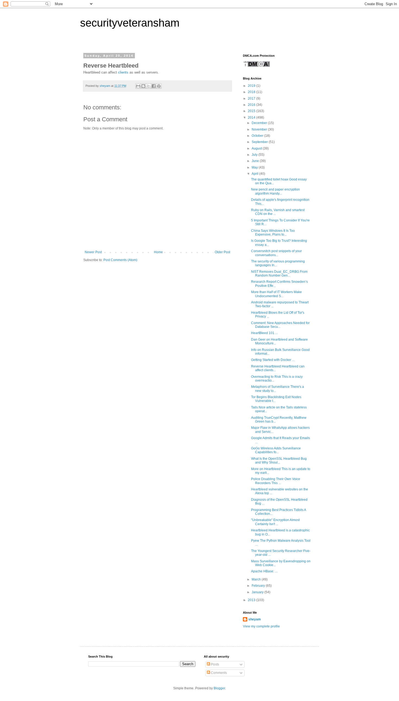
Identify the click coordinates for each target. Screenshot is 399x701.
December (260, 123)
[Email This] (138, 86)
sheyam (254, 619)
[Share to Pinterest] (159, 86)
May (255, 167)
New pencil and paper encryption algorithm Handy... (275, 191)
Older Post (222, 252)
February (259, 586)
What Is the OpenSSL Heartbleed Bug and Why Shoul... (279, 460)
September (260, 142)
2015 (252, 111)
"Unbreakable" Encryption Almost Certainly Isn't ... (275, 522)
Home (158, 252)
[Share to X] (148, 86)
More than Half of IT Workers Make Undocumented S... (276, 294)
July (255, 155)
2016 (252, 105)
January (258, 592)
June (256, 161)
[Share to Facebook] (153, 86)
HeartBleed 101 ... (264, 333)
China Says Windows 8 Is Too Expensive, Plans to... (273, 232)
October (258, 136)
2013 (252, 600)
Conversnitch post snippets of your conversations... (276, 253)
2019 (252, 86)
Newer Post (93, 252)
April (255, 174)
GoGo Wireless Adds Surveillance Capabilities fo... (276, 450)
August (257, 148)
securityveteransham (129, 23)
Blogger (219, 688)
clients (123, 72)
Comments (218, 673)
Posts (214, 664)
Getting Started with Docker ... (272, 360)
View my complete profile (261, 626)
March (257, 579)
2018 (252, 92)
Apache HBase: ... (264, 571)
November (260, 129)
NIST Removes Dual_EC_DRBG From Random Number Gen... (279, 273)
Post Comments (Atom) (120, 260)
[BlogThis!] (143, 86)
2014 (252, 117)
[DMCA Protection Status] (256, 66)
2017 (252, 98)
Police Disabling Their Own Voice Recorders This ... (275, 481)
